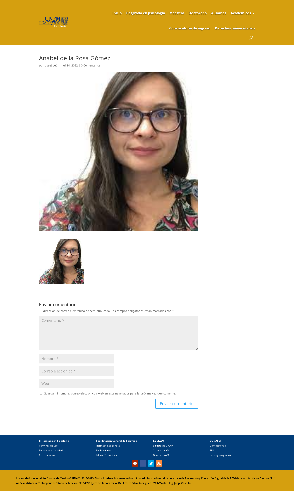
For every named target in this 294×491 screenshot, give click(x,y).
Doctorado (198, 13)
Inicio (117, 13)
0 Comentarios (90, 65)
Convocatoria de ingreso (189, 28)
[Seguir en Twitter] (151, 463)
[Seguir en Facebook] (143, 463)
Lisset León (51, 65)
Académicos (241, 13)
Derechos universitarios (235, 28)
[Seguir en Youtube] (135, 463)
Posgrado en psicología (145, 13)
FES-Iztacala (237, 478)
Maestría (176, 13)
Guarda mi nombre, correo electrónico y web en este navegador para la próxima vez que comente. (110, 393)
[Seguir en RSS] (159, 463)
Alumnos (218, 13)
